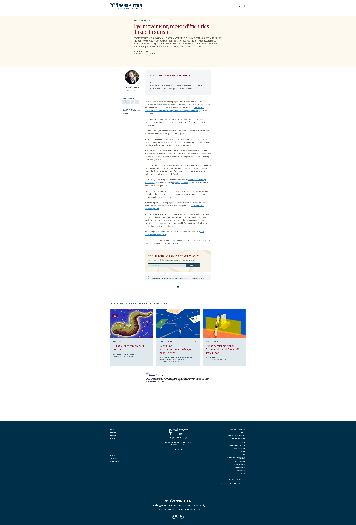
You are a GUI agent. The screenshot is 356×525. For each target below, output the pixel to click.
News (135, 14)
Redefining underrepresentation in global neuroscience (176, 350)
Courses (113, 459)
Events (112, 456)
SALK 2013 (125, 112)
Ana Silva (168, 360)
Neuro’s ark (117, 341)
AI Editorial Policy (239, 465)
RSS (244, 454)
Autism (131, 109)
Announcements (240, 448)
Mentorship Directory (238, 445)
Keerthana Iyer (168, 358)
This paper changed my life (119, 441)
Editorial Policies (239, 462)
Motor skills (137, 110)
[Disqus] (178, 395)
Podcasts (113, 444)
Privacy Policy (240, 467)
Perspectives (151, 14)
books (118, 453)
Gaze (130, 110)
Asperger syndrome (180, 183)
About (238, 429)
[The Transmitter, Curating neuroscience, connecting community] (126, 6)
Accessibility (241, 470)
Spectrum (142, 20)
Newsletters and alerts (237, 438)
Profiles (113, 438)
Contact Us (242, 473)
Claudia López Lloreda (125, 354)
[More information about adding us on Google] (171, 20)
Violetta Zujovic (180, 360)
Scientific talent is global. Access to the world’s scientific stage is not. (223, 350)
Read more (178, 450)
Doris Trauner (170, 220)
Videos (112, 447)
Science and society (166, 341)
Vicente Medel (213, 358)
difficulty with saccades (198, 119)
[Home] (178, 500)
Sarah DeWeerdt (142, 52)
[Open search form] (239, 6)
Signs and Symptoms (197, 278)
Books (112, 450)
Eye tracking (165, 278)
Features (113, 435)
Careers (243, 451)
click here (174, 243)
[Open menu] (244, 6)
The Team (242, 432)
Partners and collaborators (235, 435)
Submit (192, 265)
